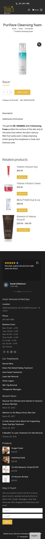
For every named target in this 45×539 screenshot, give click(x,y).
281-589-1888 (24, 4)
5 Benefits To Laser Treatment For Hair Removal (22, 433)
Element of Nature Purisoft (26, 218)
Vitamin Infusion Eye (27, 167)
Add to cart (22, 92)
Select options (23, 230)
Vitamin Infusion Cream (29, 183)
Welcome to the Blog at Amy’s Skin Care (18, 413)
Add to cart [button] (22, 177)
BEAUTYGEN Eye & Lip (28, 200)
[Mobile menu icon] (41, 9)
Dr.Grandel (14, 100)
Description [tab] (7, 113)
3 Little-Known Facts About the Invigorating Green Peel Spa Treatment (21, 422)
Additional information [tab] (12, 119)
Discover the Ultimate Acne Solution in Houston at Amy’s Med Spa (22, 402)
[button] (39, 44)
